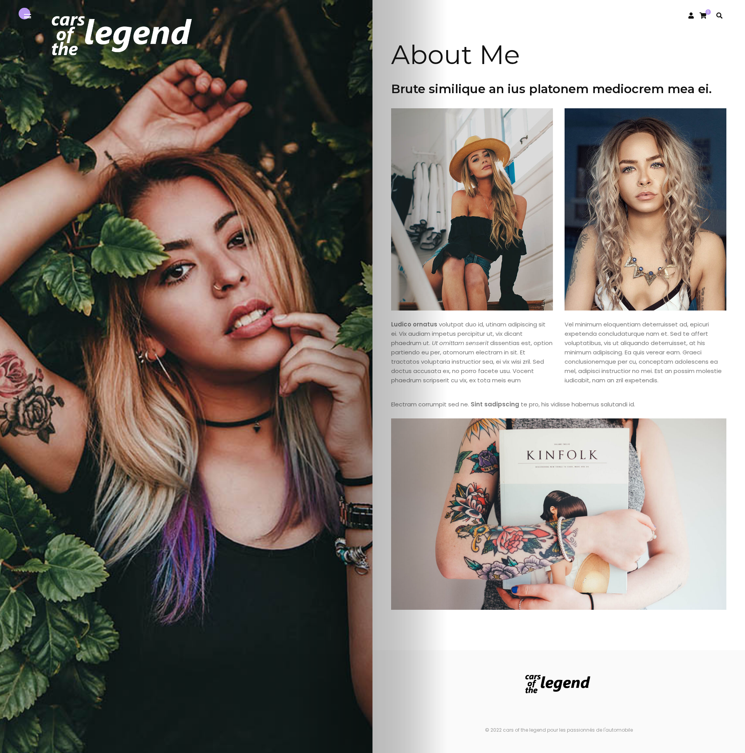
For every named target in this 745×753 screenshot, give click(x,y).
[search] (719, 16)
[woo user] (691, 16)
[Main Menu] (27, 16)
